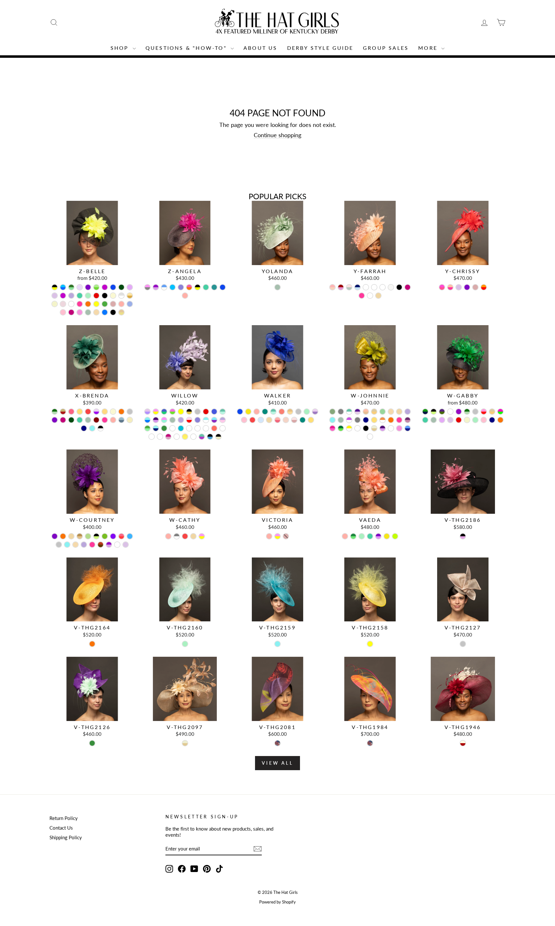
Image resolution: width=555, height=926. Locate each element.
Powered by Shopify (277, 902)
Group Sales (386, 48)
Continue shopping (277, 134)
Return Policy (63, 818)
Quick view (92, 258)
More (429, 48)
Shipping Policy (65, 837)
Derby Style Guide (320, 48)
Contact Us (61, 828)
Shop (120, 48)
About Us (260, 48)
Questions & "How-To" (187, 48)
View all (277, 763)
